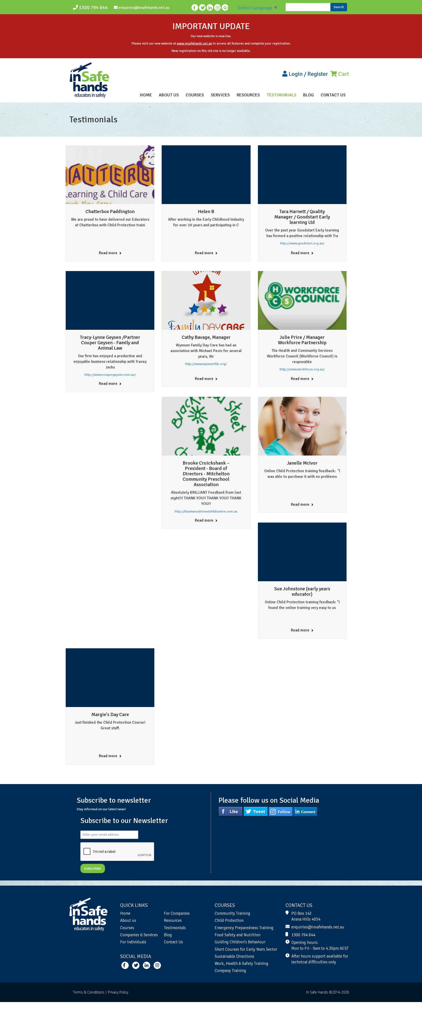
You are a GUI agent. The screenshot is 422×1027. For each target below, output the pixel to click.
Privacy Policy (118, 992)
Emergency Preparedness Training (244, 927)
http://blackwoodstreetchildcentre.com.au (206, 511)
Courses (195, 95)
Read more (108, 253)
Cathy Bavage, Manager (206, 337)
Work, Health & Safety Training (241, 963)
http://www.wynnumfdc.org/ (206, 364)
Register (317, 74)
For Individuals (133, 942)
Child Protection (229, 920)
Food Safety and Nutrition (237, 934)
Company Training (230, 970)
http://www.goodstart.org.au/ (302, 243)
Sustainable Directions (234, 956)
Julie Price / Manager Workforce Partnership (302, 340)
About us (128, 920)
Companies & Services (139, 934)
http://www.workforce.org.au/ (302, 369)
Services (220, 95)
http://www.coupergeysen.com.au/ (110, 375)
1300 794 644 (93, 7)
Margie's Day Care (110, 714)
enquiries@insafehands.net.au (143, 7)
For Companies (177, 913)
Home (146, 95)
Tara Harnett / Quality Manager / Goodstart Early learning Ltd (302, 216)
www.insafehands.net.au (194, 43)
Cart (343, 74)
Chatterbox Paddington (110, 211)
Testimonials (281, 95)
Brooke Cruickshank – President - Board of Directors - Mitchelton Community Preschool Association (206, 474)
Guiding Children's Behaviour (240, 942)
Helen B (206, 211)
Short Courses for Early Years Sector (246, 949)
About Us (169, 95)
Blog (308, 95)
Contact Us (333, 95)
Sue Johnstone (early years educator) (302, 591)
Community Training (232, 913)
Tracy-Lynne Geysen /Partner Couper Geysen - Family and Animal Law (110, 342)
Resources (248, 95)
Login (295, 74)
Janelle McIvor (302, 463)
